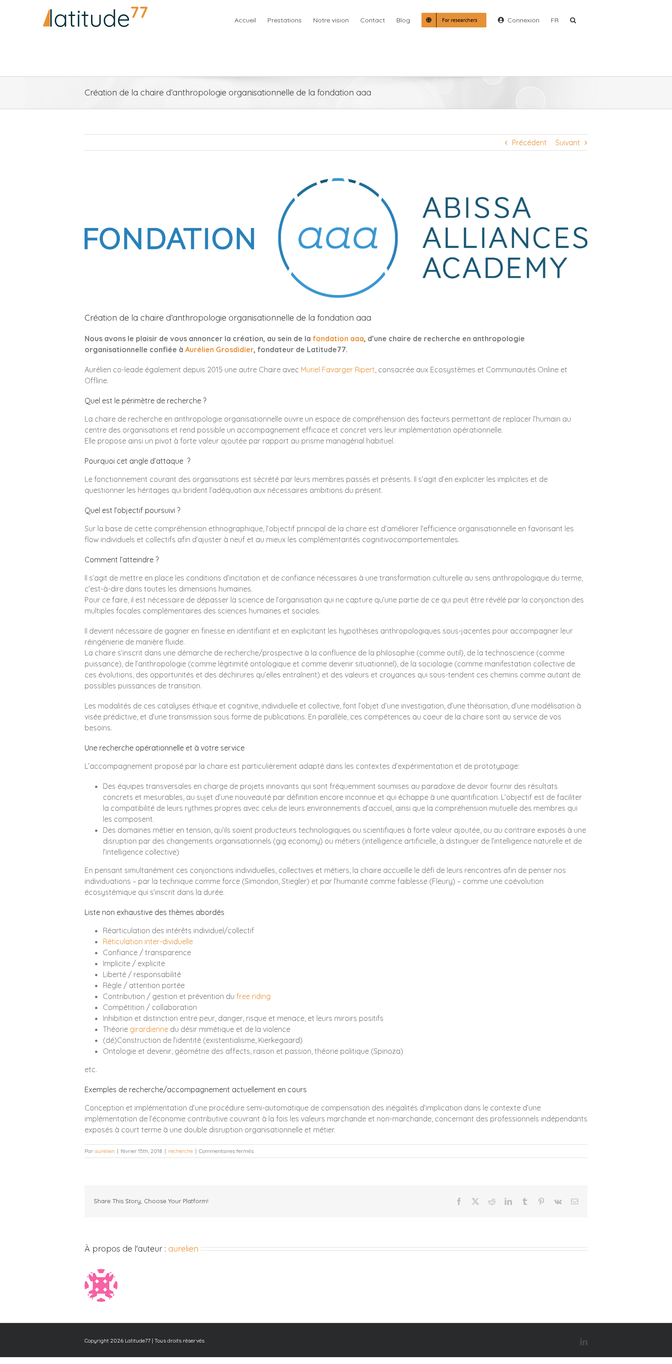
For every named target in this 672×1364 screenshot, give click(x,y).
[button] (573, 19)
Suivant (567, 142)
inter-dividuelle (168, 941)
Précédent (529, 142)
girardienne (149, 1029)
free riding (253, 996)
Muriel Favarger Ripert (338, 369)
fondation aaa (338, 338)
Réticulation (123, 941)
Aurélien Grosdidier (219, 349)
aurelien (105, 1150)
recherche (180, 1150)
